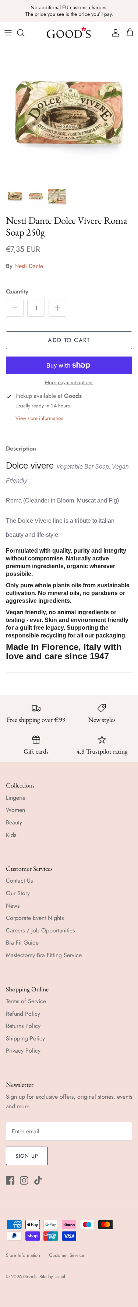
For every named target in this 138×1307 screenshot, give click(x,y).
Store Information (23, 1255)
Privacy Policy (23, 1050)
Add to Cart (69, 340)
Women (15, 810)
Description (21, 448)
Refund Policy (23, 1013)
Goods (29, 1276)
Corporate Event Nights (35, 918)
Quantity (17, 292)
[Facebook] (10, 1180)
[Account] (114, 33)
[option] (69, 113)
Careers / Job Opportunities (40, 930)
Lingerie (15, 797)
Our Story (18, 893)
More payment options (69, 382)
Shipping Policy (25, 1038)
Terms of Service (26, 1001)
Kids (11, 835)
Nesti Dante (28, 266)
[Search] (24, 33)
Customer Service (66, 1255)
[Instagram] (24, 1180)
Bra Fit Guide (22, 942)
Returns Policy (23, 1026)
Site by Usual (52, 1276)
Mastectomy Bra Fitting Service (44, 955)
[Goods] (69, 32)
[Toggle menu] (8, 33)
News (13, 905)
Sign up (26, 1156)
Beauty (14, 822)
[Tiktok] (38, 1180)
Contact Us (19, 880)
